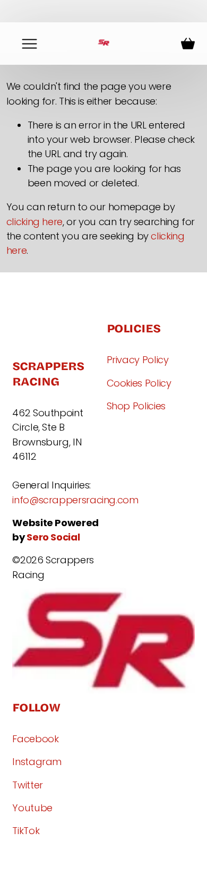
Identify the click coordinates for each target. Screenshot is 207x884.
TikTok (25, 830)
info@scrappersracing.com (75, 500)
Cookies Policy (139, 383)
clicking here (34, 221)
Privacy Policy (138, 359)
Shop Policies (136, 406)
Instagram (37, 761)
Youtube (32, 807)
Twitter (27, 785)
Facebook (35, 738)
